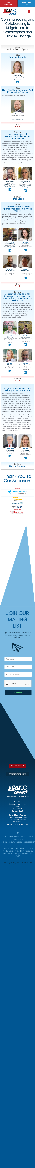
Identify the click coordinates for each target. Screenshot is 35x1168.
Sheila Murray (25, 270)
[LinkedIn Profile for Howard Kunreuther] (25, 372)
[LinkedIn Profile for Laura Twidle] (17, 82)
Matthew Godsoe (17, 114)
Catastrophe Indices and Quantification (17, 78)
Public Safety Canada (17, 119)
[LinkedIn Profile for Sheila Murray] (25, 278)
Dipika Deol (9, 337)
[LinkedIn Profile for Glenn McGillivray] (10, 250)
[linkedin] (18, 833)
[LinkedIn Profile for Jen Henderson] (25, 344)
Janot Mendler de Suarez (25, 182)
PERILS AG (9, 453)
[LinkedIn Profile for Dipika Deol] (10, 345)
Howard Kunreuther (25, 365)
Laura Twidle (17, 75)
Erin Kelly (10, 365)
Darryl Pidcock (10, 450)
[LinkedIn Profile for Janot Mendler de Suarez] (25, 190)
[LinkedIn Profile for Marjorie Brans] (25, 250)
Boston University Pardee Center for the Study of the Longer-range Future (9, 185)
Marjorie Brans (25, 244)
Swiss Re (10, 342)
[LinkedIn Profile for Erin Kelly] (10, 371)
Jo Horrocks (25, 450)
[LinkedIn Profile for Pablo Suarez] (10, 189)
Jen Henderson (25, 337)
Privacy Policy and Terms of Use (18, 862)
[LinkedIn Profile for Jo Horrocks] (25, 458)
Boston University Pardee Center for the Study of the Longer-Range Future (25, 187)
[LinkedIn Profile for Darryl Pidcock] (10, 456)
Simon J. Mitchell (10, 270)
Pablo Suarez (10, 181)
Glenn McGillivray (10, 244)
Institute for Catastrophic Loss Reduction (10, 247)
